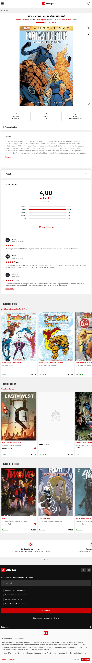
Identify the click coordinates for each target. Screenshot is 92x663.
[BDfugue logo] (48, 3)
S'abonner (46, 611)
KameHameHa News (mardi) (15, 604)
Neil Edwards (66, 20)
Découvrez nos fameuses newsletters (46, 618)
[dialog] (46, 646)
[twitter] (89, 570)
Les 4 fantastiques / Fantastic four (14, 309)
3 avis (54, 23)
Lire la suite (9, 289)
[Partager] (89, 34)
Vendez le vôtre (11, 127)
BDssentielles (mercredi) (14, 599)
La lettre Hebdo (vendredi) (15, 590)
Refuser (77, 659)
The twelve (6, 518)
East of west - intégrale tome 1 (12, 442)
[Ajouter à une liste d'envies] (89, 28)
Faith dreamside (44, 518)
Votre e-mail (7, 583)
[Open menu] (2, 3)
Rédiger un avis (48, 227)
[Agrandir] (89, 104)
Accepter (85, 659)
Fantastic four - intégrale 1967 (12, 362)
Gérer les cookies (8, 659)
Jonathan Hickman (21, 20)
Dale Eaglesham (42, 20)
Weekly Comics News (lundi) (15, 595)
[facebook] (83, 570)
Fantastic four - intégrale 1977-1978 (51, 362)
